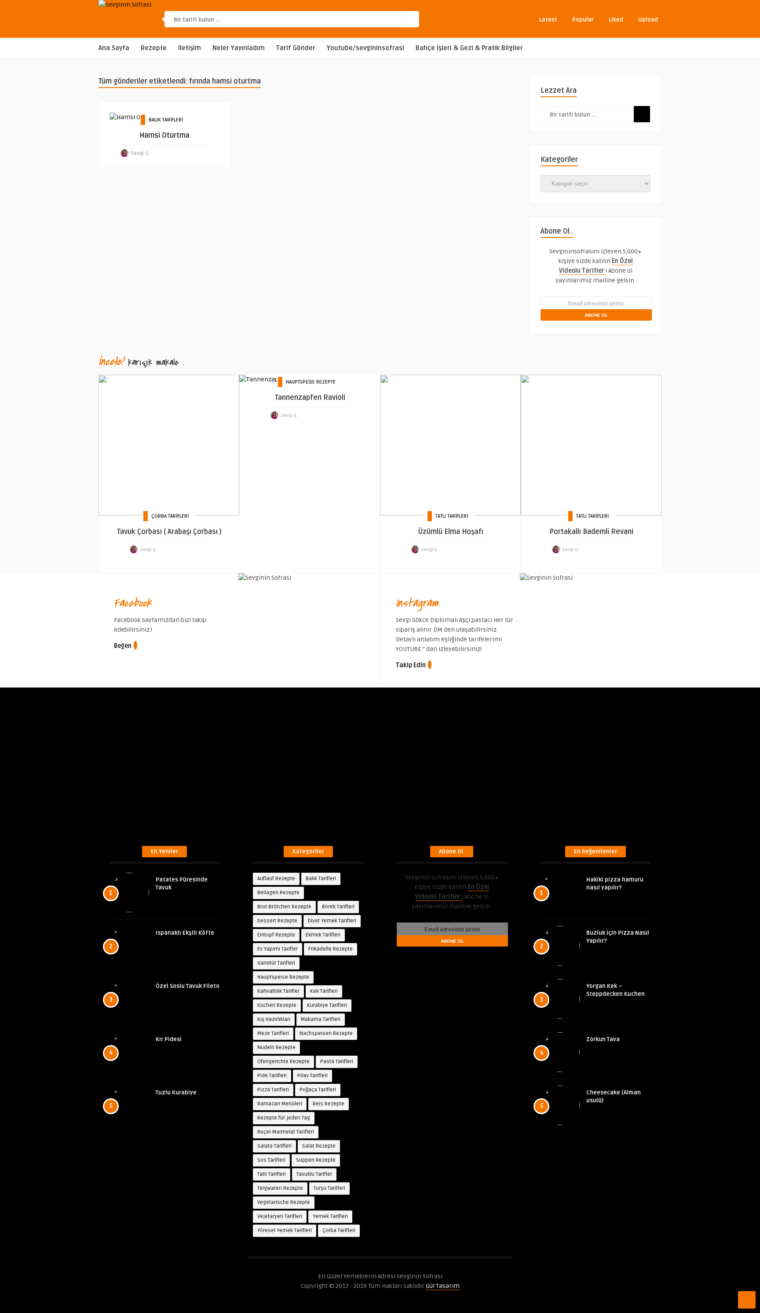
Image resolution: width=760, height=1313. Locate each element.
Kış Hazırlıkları (273, 1019)
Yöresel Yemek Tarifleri (284, 1230)
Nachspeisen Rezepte (326, 1033)
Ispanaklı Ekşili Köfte (185, 932)
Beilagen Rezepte (278, 892)
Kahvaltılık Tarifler (278, 991)
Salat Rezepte (319, 1146)
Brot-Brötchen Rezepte (284, 906)
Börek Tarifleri (338, 906)
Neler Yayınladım (238, 48)
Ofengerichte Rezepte (283, 1061)
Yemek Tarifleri (330, 1216)
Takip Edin (411, 665)
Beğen (123, 646)
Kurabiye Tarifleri (327, 1005)
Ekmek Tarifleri (323, 935)
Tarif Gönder (295, 48)
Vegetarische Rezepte (283, 1202)
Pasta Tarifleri (336, 1061)
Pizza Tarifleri (273, 1089)
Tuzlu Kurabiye (176, 1092)
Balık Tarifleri (166, 120)
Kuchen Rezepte (276, 1005)
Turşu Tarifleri (329, 1188)
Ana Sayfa (114, 48)
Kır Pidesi (169, 1039)
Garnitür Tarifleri (276, 963)
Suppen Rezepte (316, 1160)
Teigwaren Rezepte (280, 1188)
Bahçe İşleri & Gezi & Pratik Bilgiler (469, 48)
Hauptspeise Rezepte (311, 382)
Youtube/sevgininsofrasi (365, 48)
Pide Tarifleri (272, 1075)
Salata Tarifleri (274, 1146)
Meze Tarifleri (273, 1033)
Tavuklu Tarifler (314, 1174)
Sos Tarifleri (271, 1160)
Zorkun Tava (603, 1039)
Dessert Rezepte (277, 921)
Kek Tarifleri (324, 991)
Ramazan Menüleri (279, 1104)
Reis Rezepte (328, 1104)
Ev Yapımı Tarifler (277, 949)
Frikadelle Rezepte (330, 949)
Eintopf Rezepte (276, 935)
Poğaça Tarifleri (318, 1089)
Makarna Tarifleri (320, 1019)
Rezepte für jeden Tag (283, 1118)
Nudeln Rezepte (276, 1047)
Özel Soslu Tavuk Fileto (187, 986)
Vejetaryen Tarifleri (279, 1216)
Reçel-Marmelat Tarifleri (285, 1132)
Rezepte (154, 48)
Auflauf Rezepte (276, 878)
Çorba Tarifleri (170, 516)
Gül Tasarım (443, 1286)
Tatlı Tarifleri (451, 516)
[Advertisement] (380, 771)
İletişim (189, 48)
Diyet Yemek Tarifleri (332, 921)
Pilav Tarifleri (312, 1075)
